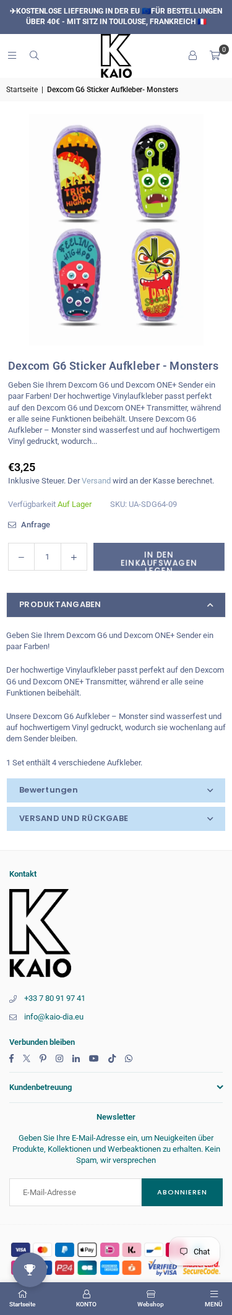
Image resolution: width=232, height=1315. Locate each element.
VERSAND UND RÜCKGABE (73, 818)
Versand (96, 480)
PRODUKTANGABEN (60, 604)
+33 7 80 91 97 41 (54, 998)
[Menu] (12, 55)
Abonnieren (182, 1192)
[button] (215, 56)
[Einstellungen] (192, 56)
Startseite (22, 89)
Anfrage (34, 524)
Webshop (150, 1304)
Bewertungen (48, 790)
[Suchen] (34, 55)
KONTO (86, 1304)
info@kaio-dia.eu (54, 1016)
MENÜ (214, 1304)
